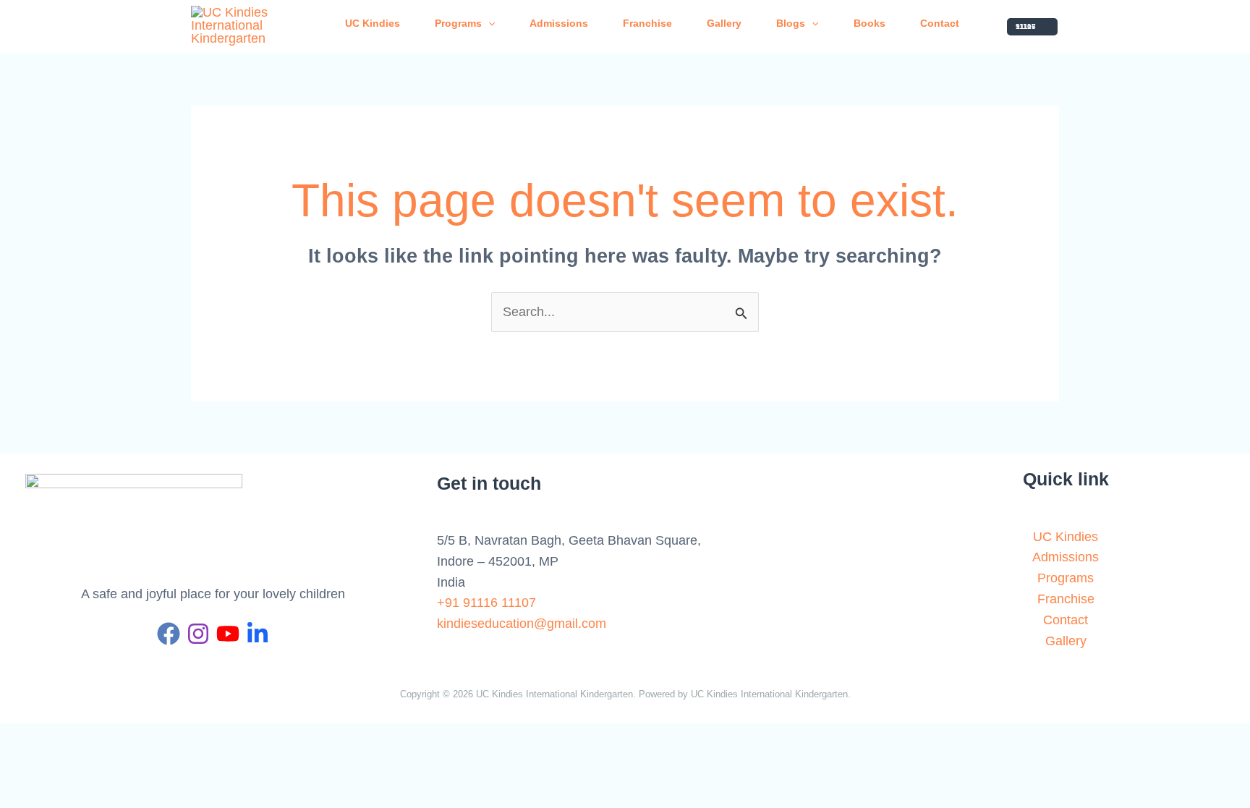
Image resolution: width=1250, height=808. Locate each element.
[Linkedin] (257, 633)
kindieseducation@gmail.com (521, 623)
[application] (488, 23)
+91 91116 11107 (486, 602)
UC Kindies (372, 23)
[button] (1032, 26)
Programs (458, 23)
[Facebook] (168, 633)
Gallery (724, 23)
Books (869, 23)
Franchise (647, 23)
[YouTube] (227, 633)
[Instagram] (198, 633)
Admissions (559, 23)
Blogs (790, 23)
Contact (939, 23)
